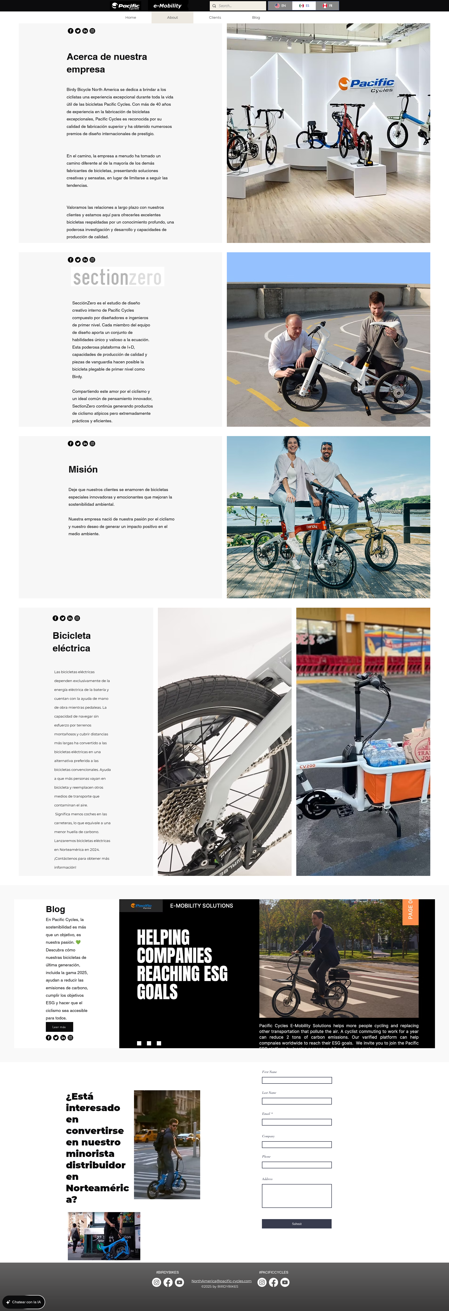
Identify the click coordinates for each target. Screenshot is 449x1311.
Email (266, 1113)
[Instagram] (92, 31)
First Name (269, 1071)
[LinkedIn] (85, 31)
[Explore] (330, 17)
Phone (266, 1156)
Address (267, 1179)
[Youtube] (179, 1282)
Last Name (269, 1092)
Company (268, 1136)
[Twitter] (78, 31)
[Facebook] (70, 31)
